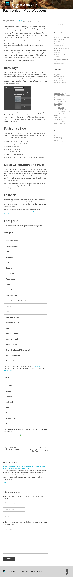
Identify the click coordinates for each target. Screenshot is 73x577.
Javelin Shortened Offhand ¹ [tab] (16, 301)
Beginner (61, 121)
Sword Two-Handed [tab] (13, 355)
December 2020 (59, 82)
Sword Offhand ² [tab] (12, 344)
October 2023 (58, 76)
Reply (5, 483)
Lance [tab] (8, 312)
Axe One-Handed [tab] (12, 241)
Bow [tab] (7, 252)
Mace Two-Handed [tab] (12, 323)
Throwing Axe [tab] (11, 361)
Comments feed (59, 139)
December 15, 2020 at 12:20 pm (21, 468)
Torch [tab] (8, 424)
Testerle (20, 20)
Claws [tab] (8, 263)
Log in (56, 135)
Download (58, 104)
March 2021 (57, 80)
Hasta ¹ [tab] (8, 284)
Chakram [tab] (9, 257)
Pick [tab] (7, 407)
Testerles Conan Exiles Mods (24, 6)
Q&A (55, 115)
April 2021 (57, 78)
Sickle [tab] (8, 413)
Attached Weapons (11, 22)
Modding (61, 101)
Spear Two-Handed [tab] (12, 339)
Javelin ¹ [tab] (9, 290)
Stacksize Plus (59, 117)
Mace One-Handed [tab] (12, 317)
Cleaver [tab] (8, 391)
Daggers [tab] (9, 268)
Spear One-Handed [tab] (12, 334)
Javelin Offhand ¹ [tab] (12, 295)
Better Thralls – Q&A (60, 55)
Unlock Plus (58, 123)
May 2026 (57, 75)
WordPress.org (58, 141)
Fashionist (31, 22)
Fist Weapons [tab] (10, 279)
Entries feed (58, 137)
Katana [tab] (8, 306)
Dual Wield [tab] (10, 273)
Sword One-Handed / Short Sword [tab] (18, 350)
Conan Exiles (22, 22)
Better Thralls (59, 94)
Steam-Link (36, 366)
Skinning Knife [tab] (11, 418)
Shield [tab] (8, 328)
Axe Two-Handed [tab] (12, 246)
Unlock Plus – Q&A (59, 44)
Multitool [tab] (9, 402)
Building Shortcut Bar (62, 96)
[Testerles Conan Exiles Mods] (7, 3)
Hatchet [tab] (9, 397)
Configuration (63, 111)
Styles (38, 22)
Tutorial (57, 119)
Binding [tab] (9, 386)
